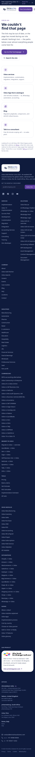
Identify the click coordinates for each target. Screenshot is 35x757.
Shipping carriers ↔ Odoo (10, 592)
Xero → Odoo (6, 451)
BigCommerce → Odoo (9, 578)
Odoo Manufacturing (8, 511)
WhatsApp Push (26, 214)
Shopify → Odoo (7, 559)
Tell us (25, 149)
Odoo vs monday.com (8, 410)
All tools (4, 496)
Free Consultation (25, 9)
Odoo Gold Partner (8, 272)
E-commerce (6, 329)
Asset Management (27, 251)
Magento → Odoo (7, 575)
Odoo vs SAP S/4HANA (9, 403)
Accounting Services (8, 230)
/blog (17, 145)
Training (4, 240)
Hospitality (5, 339)
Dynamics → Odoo (7, 464)
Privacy (3, 751)
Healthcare (5, 332)
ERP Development (26, 248)
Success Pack (6, 213)
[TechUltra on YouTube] (17, 194)
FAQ (3, 291)
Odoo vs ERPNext (7, 430)
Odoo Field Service (8, 544)
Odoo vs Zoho (6, 423)
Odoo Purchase (6, 521)
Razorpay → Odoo (7, 598)
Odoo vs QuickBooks (8, 417)
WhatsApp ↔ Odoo (27, 211)
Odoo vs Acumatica (8, 400)
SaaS (3, 365)
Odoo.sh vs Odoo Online (9, 384)
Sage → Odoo (6, 455)
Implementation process (10, 620)
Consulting (5, 236)
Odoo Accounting (7, 530)
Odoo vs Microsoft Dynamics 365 (12, 393)
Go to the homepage (12, 52)
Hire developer (6, 243)
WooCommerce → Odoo (9, 565)
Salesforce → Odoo (8, 569)
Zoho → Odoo (6, 471)
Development (6, 217)
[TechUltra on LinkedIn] (3, 194)
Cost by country (7, 623)
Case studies (6, 285)
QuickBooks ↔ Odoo (8, 582)
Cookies (15, 751)
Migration (5, 223)
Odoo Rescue (25, 205)
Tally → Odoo (6, 468)
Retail (3, 326)
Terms (9, 751)
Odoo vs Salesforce (8, 433)
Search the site (11, 58)
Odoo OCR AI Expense (28, 241)
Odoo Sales (5, 517)
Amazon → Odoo (7, 562)
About (3, 268)
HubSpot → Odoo (7, 572)
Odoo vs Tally (6, 426)
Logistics (4, 346)
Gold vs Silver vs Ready (9, 630)
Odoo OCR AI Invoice (27, 227)
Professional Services (8, 362)
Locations (5, 295)
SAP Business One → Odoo (10, 458)
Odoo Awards (6, 275)
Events (4, 281)
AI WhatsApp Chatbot (28, 208)
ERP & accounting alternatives (11, 377)
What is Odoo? (6, 610)
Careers (4, 278)
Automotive (5, 316)
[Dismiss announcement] (32, 2)
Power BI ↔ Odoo (7, 585)
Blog (3, 288)
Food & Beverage (7, 355)
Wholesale (5, 359)
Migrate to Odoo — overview (11, 445)
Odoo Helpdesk (6, 547)
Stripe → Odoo (6, 595)
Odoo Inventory (7, 514)
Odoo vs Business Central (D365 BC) (13, 397)
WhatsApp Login (26, 218)
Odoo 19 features (7, 633)
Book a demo (6, 483)
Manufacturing (6, 313)
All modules (5, 550)
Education (5, 336)
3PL (3, 349)
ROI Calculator (6, 489)
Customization (6, 220)
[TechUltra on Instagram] (12, 194)
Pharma (4, 319)
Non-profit (5, 369)
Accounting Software (27, 244)
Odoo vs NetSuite (7, 390)
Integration (5, 227)
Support (4, 233)
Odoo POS (5, 527)
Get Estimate (6, 486)
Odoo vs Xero (6, 420)
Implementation (7, 205)
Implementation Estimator (10, 493)
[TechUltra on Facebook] (8, 194)
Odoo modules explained (10, 613)
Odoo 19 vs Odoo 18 (8, 436)
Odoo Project (6, 537)
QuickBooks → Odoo (8, 448)
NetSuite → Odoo (7, 461)
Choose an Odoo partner (10, 626)
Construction (6, 323)
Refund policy (22, 751)
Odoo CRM (5, 524)
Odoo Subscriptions (8, 540)
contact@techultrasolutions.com (14, 735)
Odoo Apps (5, 617)
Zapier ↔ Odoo (7, 588)
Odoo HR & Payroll (7, 534)
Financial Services (7, 352)
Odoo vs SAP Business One (10, 387)
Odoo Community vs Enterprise (12, 380)
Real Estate (5, 342)
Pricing (4, 480)
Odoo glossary (6, 636)
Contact (4, 298)
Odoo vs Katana (7, 413)
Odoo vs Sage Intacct (8, 407)
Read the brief (25, 3)
